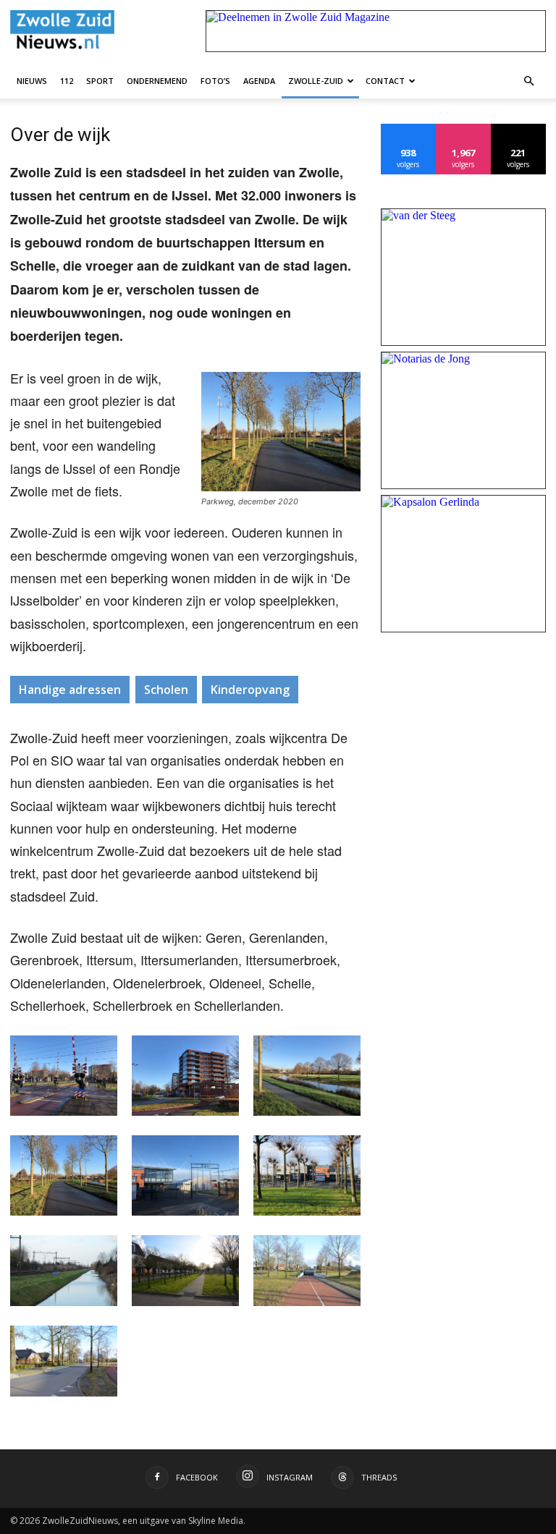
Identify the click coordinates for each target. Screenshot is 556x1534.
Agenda (259, 80)
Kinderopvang (250, 690)
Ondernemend (157, 80)
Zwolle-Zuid (315, 80)
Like (408, 129)
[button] (528, 80)
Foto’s (215, 80)
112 (66, 80)
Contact (385, 80)
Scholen (166, 690)
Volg (463, 129)
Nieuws (32, 80)
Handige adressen (70, 690)
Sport (100, 80)
